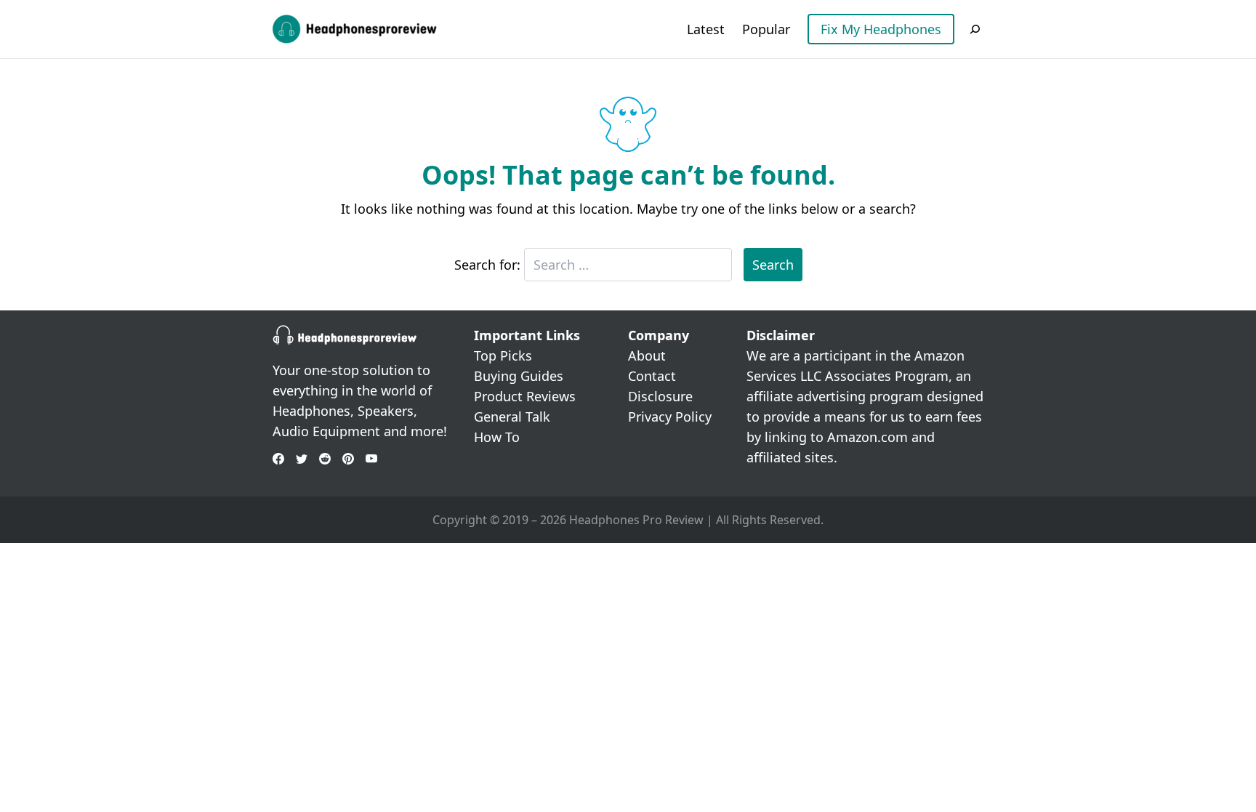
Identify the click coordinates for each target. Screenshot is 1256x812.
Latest (706, 29)
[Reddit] (325, 459)
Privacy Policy (670, 416)
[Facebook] (278, 459)
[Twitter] (301, 459)
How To (497, 437)
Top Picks (503, 355)
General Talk (512, 416)
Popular (766, 29)
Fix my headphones (881, 29)
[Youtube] (371, 459)
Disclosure (660, 396)
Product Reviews (525, 396)
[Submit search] (974, 29)
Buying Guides (518, 376)
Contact (652, 376)
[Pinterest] (348, 459)
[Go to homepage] (356, 29)
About (647, 355)
